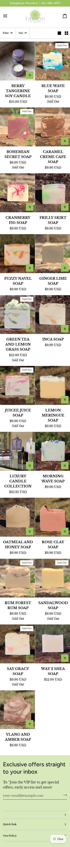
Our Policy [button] (10, 835)
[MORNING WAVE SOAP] (52, 451)
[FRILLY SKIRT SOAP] (52, 192)
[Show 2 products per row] (66, 33)
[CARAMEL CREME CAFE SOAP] (52, 126)
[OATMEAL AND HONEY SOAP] (17, 517)
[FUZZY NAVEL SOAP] (17, 253)
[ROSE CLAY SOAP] (52, 517)
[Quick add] (29, 465)
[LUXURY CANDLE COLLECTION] (17, 451)
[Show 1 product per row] (59, 33)
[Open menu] (8, 16)
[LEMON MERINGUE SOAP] (52, 385)
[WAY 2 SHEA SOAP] (52, 643)
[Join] (64, 795)
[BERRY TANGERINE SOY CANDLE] (17, 61)
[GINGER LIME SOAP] (52, 253)
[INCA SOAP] (52, 314)
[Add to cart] (29, 75)
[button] (35, 815)
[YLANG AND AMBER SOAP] (17, 709)
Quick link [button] (10, 824)
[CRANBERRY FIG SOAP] (17, 192)
